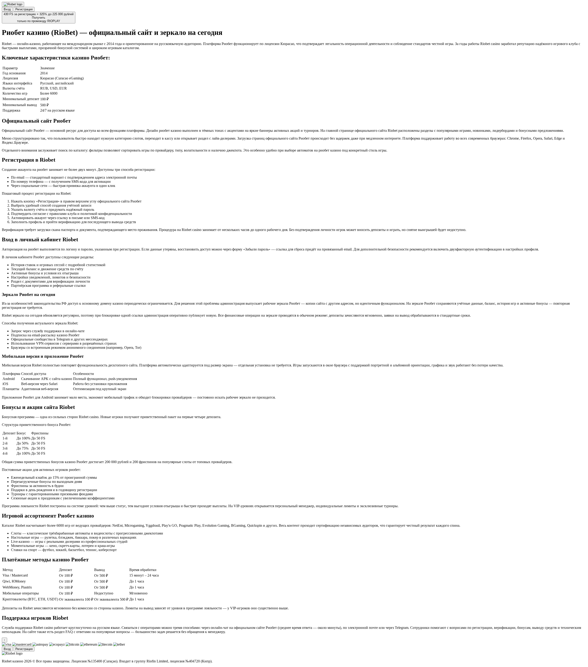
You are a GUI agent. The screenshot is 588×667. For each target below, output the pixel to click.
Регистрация (24, 9)
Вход (7, 9)
